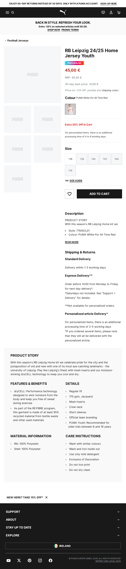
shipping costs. (110, 90)
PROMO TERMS (70, 29)
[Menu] (7, 12)
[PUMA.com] (63, 12)
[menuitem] (8, 560)
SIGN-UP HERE (108, 3)
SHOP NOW (53, 29)
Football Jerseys (17, 40)
